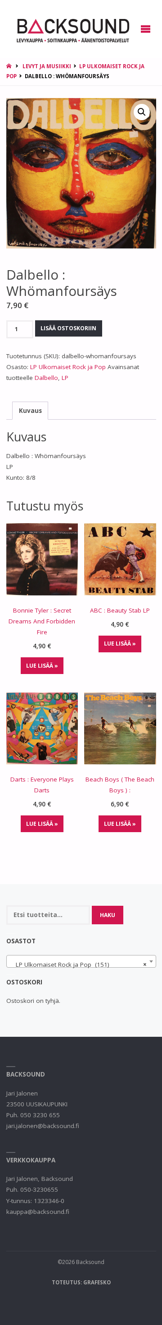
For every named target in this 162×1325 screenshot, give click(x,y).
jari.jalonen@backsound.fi (42, 1126)
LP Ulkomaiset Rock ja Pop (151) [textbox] (78, 964)
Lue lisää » (42, 666)
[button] (142, 112)
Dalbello (46, 378)
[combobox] (81, 961)
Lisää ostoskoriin (68, 328)
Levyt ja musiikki (46, 66)
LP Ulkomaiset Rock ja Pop (68, 367)
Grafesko (97, 1282)
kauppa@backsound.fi (37, 1212)
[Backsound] (72, 29)
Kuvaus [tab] (30, 411)
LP (65, 378)
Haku (107, 915)
